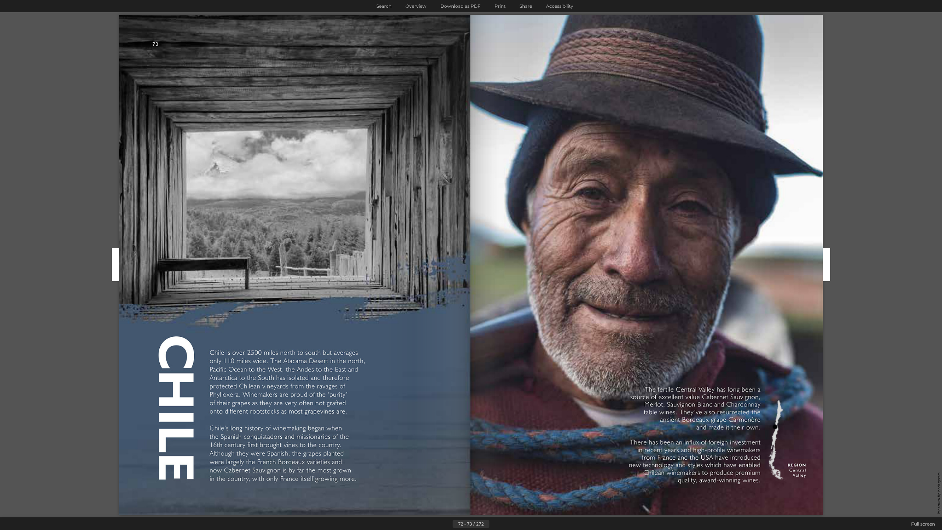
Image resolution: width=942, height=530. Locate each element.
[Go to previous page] (447, 524)
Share (526, 6)
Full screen (923, 524)
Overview (416, 6)
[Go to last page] (507, 524)
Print (500, 6)
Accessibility (559, 6)
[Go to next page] (495, 524)
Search (384, 6)
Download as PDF (460, 6)
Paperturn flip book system (938, 493)
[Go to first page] (435, 524)
